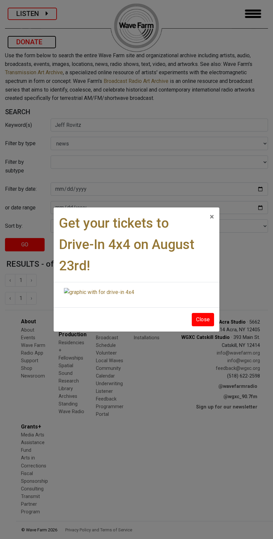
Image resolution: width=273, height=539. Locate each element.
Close (203, 319)
